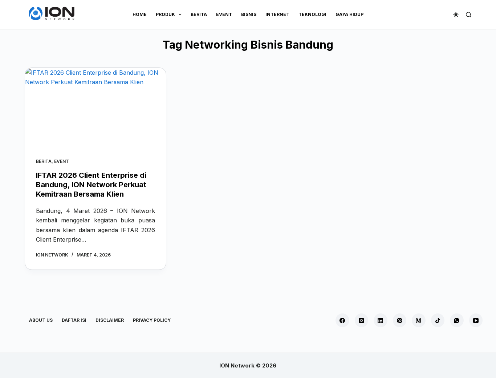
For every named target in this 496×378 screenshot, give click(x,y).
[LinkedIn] (380, 320)
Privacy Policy (152, 320)
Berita (199, 14)
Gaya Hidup (349, 14)
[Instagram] (362, 320)
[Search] (468, 14)
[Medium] (419, 320)
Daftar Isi (74, 320)
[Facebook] (342, 320)
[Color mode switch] (456, 14)
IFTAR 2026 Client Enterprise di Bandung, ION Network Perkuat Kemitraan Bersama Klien (91, 184)
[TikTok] (438, 320)
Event (224, 14)
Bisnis (248, 14)
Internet (277, 14)
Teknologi (312, 14)
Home (140, 14)
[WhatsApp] (457, 320)
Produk (165, 14)
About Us (41, 320)
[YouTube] (476, 320)
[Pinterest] (400, 320)
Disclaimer (109, 320)
